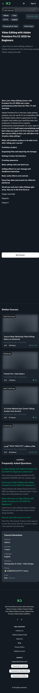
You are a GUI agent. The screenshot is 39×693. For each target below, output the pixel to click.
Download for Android (20, 666)
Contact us (19, 630)
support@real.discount (19, 661)
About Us (19, 639)
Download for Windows (20, 676)
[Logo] (8, 3)
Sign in (33, 3)
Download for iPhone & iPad (19, 671)
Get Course (20, 255)
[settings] (24, 3)
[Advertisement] (19, 75)
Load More (20, 460)
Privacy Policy (19, 647)
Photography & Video (10, 26)
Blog (19, 643)
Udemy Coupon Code (19, 635)
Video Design (28, 26)
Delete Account (19, 651)
